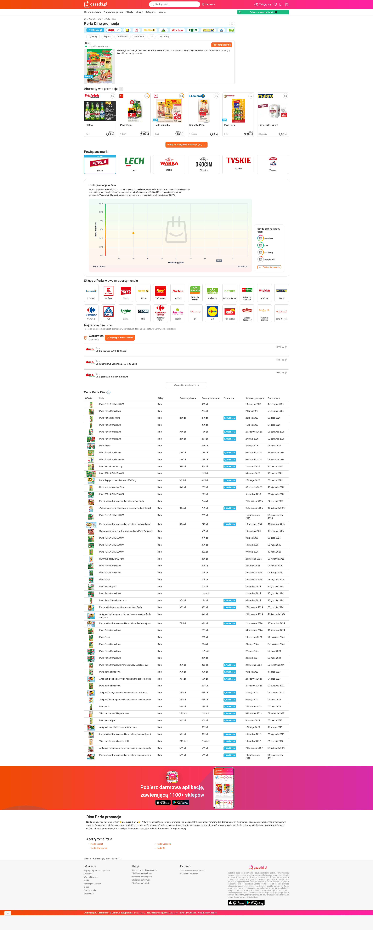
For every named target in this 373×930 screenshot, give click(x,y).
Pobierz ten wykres (270, 267)
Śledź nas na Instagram (142, 877)
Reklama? (88, 874)
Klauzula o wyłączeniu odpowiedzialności (144, 913)
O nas (86, 887)
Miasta (162, 12)
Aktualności (89, 893)
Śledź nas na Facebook (142, 873)
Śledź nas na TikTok (140, 883)
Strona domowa (92, 12)
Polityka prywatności (187, 913)
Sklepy (139, 12)
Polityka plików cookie (207, 913)
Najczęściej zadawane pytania (97, 870)
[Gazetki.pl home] (96, 4)
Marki (86, 880)
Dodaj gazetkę (90, 890)
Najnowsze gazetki (113, 12)
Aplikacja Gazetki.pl (92, 884)
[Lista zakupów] (286, 4)
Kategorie (151, 12)
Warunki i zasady (170, 913)
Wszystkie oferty (96, 19)
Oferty (129, 12)
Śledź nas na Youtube (141, 880)
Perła (108, 19)
